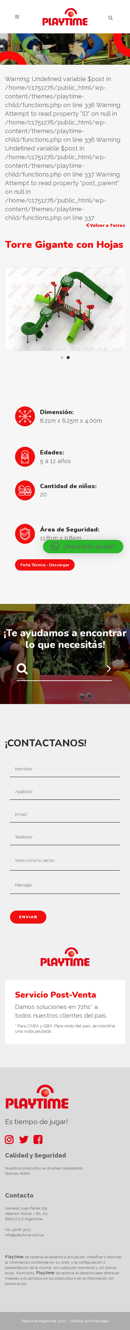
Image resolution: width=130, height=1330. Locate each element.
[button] (83, 546)
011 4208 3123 (17, 1229)
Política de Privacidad (89, 1321)
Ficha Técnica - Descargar (44, 565)
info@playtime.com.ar (24, 1235)
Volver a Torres (107, 225)
